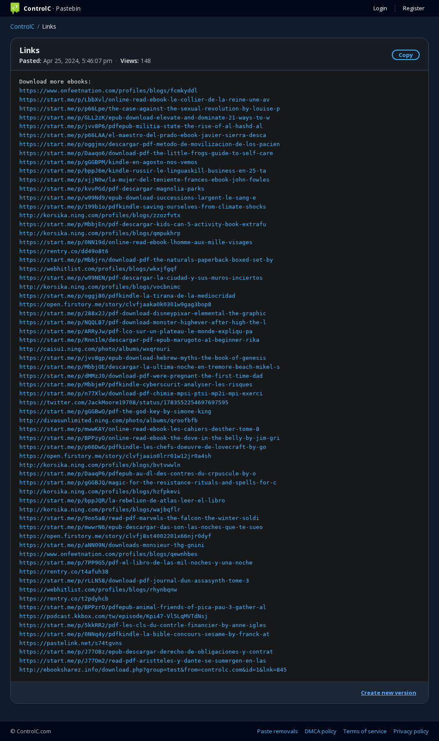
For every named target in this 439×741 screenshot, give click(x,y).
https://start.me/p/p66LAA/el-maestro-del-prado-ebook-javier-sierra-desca (142, 135)
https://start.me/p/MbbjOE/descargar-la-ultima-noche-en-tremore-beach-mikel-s (149, 367)
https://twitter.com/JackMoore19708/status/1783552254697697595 (124, 402)
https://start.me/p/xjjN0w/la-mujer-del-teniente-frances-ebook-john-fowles (144, 179)
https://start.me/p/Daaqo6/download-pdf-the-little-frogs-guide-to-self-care (146, 153)
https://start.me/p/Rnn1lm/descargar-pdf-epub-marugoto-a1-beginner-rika (139, 340)
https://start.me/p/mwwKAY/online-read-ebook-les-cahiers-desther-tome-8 (139, 429)
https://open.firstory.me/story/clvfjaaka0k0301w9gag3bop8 (115, 304)
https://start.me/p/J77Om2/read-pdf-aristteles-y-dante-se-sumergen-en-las (142, 660)
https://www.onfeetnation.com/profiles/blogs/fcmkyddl (108, 90)
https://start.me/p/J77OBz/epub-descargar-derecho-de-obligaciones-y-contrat (146, 651)
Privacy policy (411, 731)
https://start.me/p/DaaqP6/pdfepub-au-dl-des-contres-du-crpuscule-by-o (137, 473)
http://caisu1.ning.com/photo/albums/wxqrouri (94, 349)
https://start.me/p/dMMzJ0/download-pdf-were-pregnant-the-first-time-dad (141, 376)
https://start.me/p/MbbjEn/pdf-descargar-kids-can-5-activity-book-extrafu (142, 224)
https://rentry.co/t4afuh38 (63, 571)
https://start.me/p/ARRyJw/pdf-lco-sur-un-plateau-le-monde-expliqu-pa (136, 331)
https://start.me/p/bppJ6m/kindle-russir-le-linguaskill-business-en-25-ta (142, 170)
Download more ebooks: (153, 375)
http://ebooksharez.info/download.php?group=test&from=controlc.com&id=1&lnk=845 (153, 669)
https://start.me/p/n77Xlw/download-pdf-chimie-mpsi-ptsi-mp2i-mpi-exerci (141, 393)
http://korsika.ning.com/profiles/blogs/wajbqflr (99, 509)
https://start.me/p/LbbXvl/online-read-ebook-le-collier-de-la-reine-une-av (144, 99)
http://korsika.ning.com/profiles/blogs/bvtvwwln (99, 465)
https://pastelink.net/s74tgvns (70, 643)
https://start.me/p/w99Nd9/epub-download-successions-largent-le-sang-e (137, 197)
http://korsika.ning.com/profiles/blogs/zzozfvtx (99, 215)
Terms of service (365, 731)
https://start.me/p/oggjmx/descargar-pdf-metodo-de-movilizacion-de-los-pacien (149, 144)
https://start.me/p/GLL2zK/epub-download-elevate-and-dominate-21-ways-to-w (144, 117)
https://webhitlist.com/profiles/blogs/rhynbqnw (98, 589)
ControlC (22, 26)
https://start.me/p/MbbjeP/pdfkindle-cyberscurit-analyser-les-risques (136, 384)
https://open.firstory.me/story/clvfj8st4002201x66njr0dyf (115, 536)
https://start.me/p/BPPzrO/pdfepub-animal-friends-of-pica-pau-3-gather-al (142, 607)
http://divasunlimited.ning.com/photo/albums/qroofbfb (108, 420)
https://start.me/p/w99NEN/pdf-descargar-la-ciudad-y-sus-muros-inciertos (141, 278)
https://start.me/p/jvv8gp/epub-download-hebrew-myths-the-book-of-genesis (142, 358)
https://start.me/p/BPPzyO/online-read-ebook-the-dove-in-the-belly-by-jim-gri (149, 438)
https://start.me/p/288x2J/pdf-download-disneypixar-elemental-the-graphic (142, 313)
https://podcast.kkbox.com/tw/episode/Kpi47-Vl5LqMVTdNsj (113, 616)
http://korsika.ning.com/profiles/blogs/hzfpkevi (99, 491)
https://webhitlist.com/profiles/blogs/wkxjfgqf (98, 269)
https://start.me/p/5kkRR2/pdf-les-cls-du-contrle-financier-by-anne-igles (142, 625)
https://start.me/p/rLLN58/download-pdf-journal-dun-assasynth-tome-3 (134, 580)
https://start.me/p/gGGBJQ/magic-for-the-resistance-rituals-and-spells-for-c (148, 482)
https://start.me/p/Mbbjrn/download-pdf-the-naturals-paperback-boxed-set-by (146, 260)
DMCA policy (321, 731)
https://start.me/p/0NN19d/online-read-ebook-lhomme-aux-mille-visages (136, 242)
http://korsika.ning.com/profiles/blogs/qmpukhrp (99, 233)
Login (380, 8)
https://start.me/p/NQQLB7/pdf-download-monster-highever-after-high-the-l (142, 322)
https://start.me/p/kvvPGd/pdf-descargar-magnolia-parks (111, 188)
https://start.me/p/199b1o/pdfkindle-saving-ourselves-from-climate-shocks (142, 206)
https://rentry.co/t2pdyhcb (63, 598)
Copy (406, 55)
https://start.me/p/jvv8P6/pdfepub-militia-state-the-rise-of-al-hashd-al (141, 126)
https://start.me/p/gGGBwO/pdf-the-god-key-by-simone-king (115, 411)
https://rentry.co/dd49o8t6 (63, 251)
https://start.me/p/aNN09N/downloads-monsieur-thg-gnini (111, 545)
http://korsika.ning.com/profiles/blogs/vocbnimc (99, 287)
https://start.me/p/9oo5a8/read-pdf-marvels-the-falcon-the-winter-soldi (139, 518)
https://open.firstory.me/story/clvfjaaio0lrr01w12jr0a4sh (115, 456)
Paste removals (277, 731)
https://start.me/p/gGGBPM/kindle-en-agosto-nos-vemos (108, 162)
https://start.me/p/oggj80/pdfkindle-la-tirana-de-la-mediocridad (127, 296)
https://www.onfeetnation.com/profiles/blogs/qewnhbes (108, 554)
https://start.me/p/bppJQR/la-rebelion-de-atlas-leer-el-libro (122, 500)
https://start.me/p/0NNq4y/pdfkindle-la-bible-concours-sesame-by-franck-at (144, 634)
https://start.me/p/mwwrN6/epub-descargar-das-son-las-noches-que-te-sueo (141, 527)
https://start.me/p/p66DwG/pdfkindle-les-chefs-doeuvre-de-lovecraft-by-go (142, 447)
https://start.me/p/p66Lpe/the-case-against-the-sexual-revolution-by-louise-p (149, 108)
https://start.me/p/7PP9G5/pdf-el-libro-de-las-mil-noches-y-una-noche (136, 562)
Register (413, 8)
